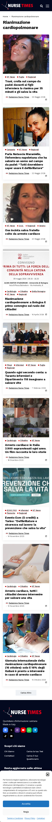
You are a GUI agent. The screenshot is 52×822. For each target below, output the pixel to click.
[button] (47, 774)
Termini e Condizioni (15, 818)
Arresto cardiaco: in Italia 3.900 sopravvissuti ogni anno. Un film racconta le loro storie (25, 448)
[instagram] (17, 730)
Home (5, 16)
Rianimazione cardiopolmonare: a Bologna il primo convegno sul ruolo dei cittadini (25, 304)
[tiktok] (5, 736)
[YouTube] (23, 730)
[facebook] (5, 730)
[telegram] (35, 730)
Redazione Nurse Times (19, 97)
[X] (11, 730)
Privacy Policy (30, 818)
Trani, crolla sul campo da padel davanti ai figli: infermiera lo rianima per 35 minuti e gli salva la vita (24, 86)
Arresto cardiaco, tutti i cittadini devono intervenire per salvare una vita (24, 594)
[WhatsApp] (29, 730)
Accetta (26, 803)
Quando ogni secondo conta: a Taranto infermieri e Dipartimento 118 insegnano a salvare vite (26, 378)
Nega (26, 811)
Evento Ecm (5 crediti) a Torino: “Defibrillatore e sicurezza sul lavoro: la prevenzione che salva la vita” (25, 523)
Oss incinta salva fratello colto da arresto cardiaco (22, 231)
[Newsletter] (11, 736)
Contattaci (41, 818)
